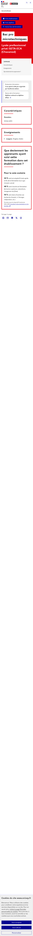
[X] (16, 218)
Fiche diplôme (9, 23)
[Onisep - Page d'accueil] (14, 4)
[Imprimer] (3, 218)
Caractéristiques (8, 65)
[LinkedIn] (12, 218)
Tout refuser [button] (16, 928)
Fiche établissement (11, 18)
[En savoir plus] (10, 97)
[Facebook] (21, 218)
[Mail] (8, 218)
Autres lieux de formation (13, 27)
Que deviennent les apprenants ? (12, 71)
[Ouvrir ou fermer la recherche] (26, 2)
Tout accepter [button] (17, 922)
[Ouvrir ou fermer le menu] (30, 2)
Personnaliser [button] (16, 933)
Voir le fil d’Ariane (6, 10)
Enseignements (7, 68)
